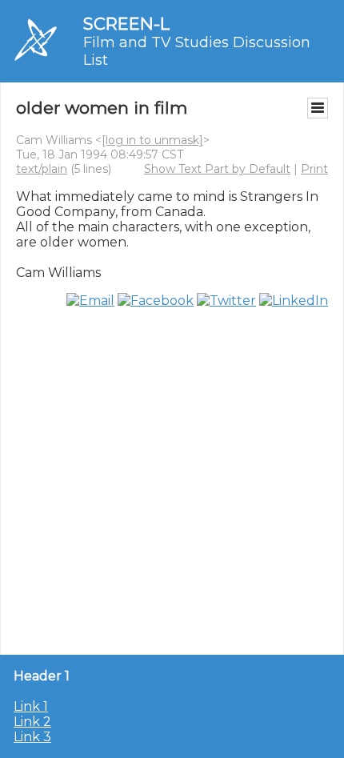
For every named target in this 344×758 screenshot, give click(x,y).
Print (314, 169)
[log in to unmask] (152, 140)
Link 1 (31, 706)
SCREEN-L (126, 24)
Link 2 (32, 721)
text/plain (41, 169)
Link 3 (32, 736)
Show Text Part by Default (217, 169)
